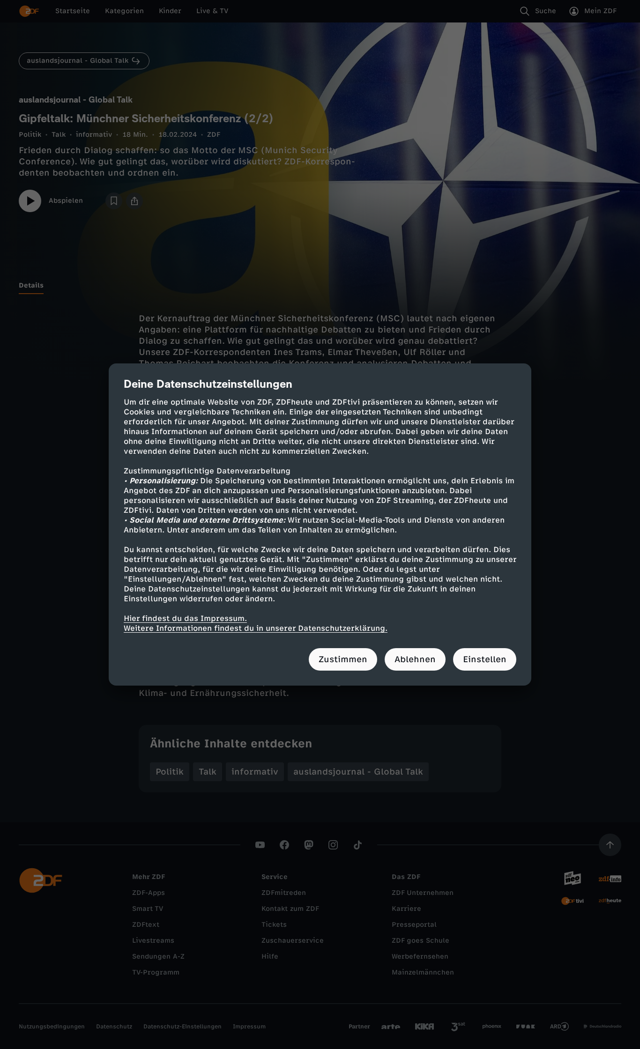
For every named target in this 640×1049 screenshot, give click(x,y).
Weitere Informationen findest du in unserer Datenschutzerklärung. (255, 628)
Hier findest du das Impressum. (185, 618)
